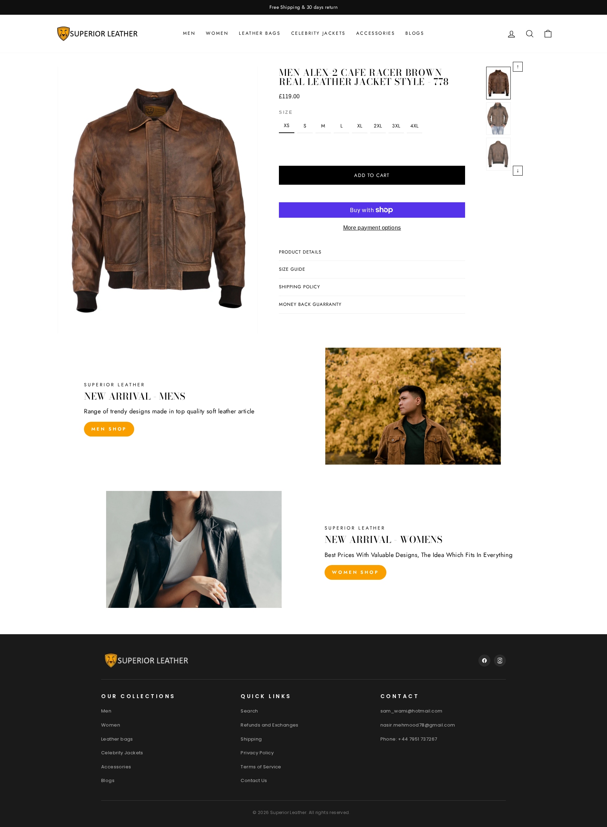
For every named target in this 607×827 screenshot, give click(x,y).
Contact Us (254, 780)
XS (287, 125)
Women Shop (355, 572)
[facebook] (484, 661)
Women (217, 33)
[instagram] (500, 661)
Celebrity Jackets (318, 33)
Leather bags (259, 33)
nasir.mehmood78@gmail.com (417, 725)
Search (249, 711)
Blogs (414, 33)
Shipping (251, 739)
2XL (378, 125)
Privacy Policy (257, 752)
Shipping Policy (299, 286)
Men (189, 33)
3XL (396, 125)
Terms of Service (261, 766)
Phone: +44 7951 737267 (408, 739)
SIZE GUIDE (292, 269)
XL (360, 125)
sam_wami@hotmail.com (411, 711)
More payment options (372, 228)
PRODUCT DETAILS (300, 252)
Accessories (375, 33)
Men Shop (109, 429)
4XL (414, 125)
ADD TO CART (372, 175)
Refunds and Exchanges (269, 725)
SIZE (286, 112)
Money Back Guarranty (310, 304)
